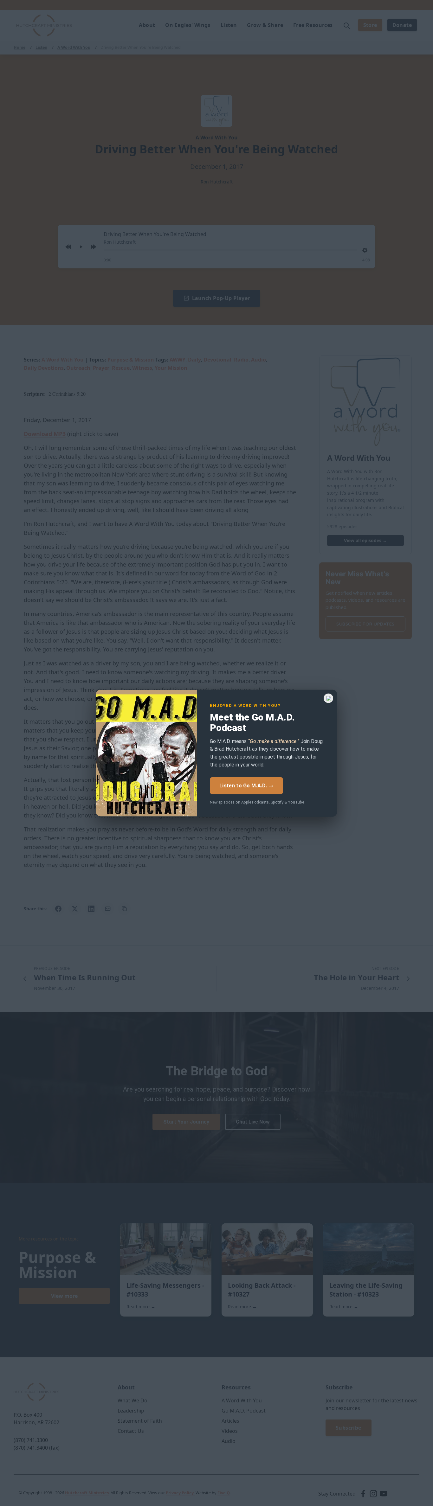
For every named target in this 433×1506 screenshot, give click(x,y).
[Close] (328, 698)
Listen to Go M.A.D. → (246, 785)
